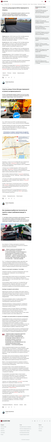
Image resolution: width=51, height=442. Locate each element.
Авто (25, 404)
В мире (2, 434)
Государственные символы (24, 430)
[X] (14, 77)
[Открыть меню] (49, 1)
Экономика (3, 432)
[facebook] (39, 420)
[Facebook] (11, 77)
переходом (4, 69)
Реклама (40, 430)
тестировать (20, 381)
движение (18, 65)
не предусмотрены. (12, 387)
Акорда (44, 4)
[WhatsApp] (6, 77)
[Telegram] (9, 77)
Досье (29, 4)
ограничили (20, 174)
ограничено (26, 180)
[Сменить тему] (46, 1)
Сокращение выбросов (7, 404)
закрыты (20, 190)
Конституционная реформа (17, 4)
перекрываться (10, 169)
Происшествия (3, 426)
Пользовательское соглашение (25, 426)
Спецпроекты (25, 4)
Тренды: (2, 4)
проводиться (14, 163)
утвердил (20, 395)
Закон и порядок (34, 4)
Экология (16, 404)
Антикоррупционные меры (24, 432)
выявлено (16, 392)
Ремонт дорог (6, 75)
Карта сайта (41, 426)
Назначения (40, 4)
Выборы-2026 (6, 4)
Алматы (4, 196)
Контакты (40, 428)
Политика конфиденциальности (25, 428)
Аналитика (2, 430)
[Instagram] (3, 77)
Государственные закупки (24, 434)
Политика (2, 428)
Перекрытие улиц (11, 196)
